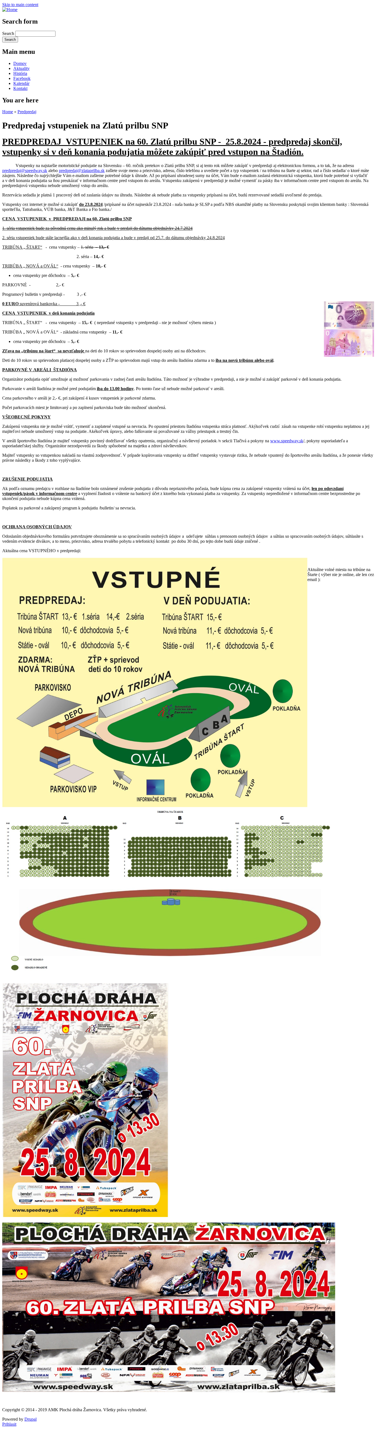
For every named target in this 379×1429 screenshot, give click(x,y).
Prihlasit (9, 1424)
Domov (20, 63)
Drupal (30, 1419)
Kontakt (20, 88)
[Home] (9, 9)
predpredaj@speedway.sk (24, 170)
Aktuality (21, 68)
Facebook (22, 78)
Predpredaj (26, 111)
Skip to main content (20, 4)
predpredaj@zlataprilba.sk (82, 170)
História (20, 73)
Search (8, 33)
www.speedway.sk (286, 440)
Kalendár (21, 83)
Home (7, 111)
